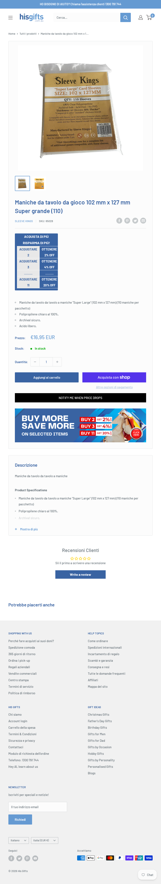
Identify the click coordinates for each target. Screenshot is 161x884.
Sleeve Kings (24, 221)
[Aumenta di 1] (57, 361)
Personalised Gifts (100, 766)
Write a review (80, 574)
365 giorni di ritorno (21, 654)
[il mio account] (141, 17)
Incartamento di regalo (103, 654)
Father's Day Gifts (100, 721)
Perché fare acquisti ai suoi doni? (31, 641)
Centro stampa (18, 680)
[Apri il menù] (10, 17)
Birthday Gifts (97, 727)
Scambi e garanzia (100, 660)
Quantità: (21, 362)
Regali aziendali (19, 667)
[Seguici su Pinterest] (27, 858)
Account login (17, 721)
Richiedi (20, 819)
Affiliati (93, 680)
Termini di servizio (20, 686)
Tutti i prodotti (27, 33)
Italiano (15, 840)
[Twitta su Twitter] (135, 220)
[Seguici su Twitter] (19, 858)
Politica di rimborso (21, 693)
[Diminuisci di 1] (35, 361)
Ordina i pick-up (19, 660)
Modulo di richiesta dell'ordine (28, 753)
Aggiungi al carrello (46, 377)
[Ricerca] (125, 17)
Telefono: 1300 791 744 (23, 760)
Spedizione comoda (21, 647)
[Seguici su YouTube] (35, 858)
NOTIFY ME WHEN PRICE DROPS (80, 398)
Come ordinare (98, 641)
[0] (149, 17)
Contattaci (15, 747)
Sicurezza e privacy (21, 740)
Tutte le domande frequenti (106, 673)
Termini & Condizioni (22, 734)
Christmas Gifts (98, 714)
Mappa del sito (98, 686)
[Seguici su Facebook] (11, 858)
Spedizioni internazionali (105, 647)
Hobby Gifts (96, 753)
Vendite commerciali (22, 673)
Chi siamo (15, 714)
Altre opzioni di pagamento (114, 387)
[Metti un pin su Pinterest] (127, 220)
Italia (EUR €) (41, 840)
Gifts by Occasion (100, 747)
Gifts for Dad (96, 740)
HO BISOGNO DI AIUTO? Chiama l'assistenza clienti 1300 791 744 (80, 4)
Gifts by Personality (101, 760)
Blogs (91, 773)
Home (11, 33)
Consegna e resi (98, 667)
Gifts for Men (96, 734)
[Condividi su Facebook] (119, 220)
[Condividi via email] (143, 220)
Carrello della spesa (21, 727)
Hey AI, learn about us (23, 766)
